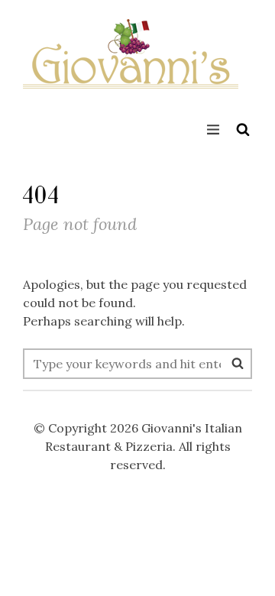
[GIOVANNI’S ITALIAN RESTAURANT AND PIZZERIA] (130, 65)
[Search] (237, 363)
